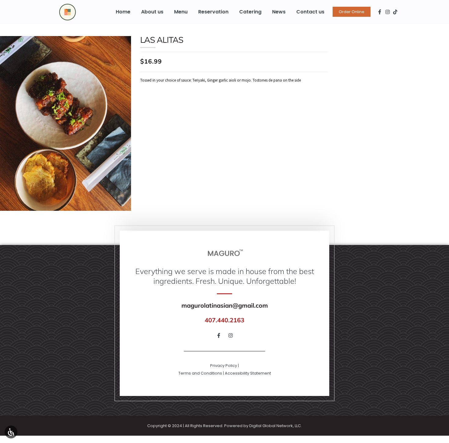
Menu (181, 11)
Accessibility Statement (248, 373)
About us (152, 11)
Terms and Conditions (200, 373)
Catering (250, 11)
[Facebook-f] (380, 12)
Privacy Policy (223, 365)
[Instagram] (388, 12)
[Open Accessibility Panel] (11, 432)
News (279, 11)
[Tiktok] (396, 12)
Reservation (213, 11)
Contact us (310, 11)
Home (123, 11)
